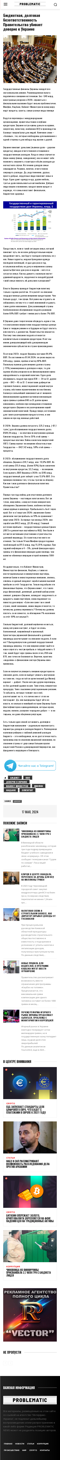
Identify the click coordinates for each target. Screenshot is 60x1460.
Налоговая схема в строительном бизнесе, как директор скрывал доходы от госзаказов (38, 914)
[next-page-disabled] (10, 1363)
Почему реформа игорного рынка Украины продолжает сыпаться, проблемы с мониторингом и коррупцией (37, 1016)
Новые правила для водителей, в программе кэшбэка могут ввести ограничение (35, 967)
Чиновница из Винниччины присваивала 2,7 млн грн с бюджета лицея (36, 833)
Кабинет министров (17, 786)
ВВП (28, 777)
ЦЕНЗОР (17, 801)
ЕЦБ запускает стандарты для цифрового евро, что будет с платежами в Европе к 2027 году (26, 1109)
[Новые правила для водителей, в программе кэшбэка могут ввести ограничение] (11, 967)
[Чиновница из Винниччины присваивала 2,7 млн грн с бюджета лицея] (11, 835)
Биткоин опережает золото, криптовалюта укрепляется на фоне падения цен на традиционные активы (30, 1218)
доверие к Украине (16, 781)
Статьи (10, 1158)
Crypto (10, 1104)
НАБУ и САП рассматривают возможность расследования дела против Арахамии (28, 1164)
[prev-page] (5, 1363)
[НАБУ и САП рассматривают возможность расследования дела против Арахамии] (30, 1137)
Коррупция (13, 1267)
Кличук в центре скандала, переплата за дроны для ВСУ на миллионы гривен (37, 876)
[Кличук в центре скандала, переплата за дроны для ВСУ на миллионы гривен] (11, 878)
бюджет (15, 777)
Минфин (38, 786)
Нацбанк (11, 790)
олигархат (27, 790)
